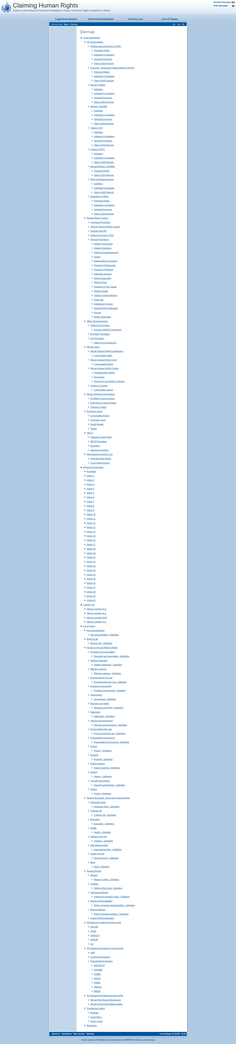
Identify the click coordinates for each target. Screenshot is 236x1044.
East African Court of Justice (103, 403)
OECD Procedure (98, 441)
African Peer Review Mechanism (105, 1000)
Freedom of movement (100, 686)
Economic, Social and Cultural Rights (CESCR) (112, 68)
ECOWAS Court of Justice (102, 398)
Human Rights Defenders (106, 308)
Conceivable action (103, 355)
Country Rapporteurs (100, 957)
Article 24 (91, 575)
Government (96, 695)
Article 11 (91, 519)
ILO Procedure (97, 338)
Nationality (95, 712)
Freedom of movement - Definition (110, 690)
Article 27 (91, 587)
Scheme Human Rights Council (105, 227)
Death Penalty (97, 424)
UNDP (93, 931)
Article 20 (91, 557)
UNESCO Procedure (100, 325)
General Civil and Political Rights (102, 647)
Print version (79, 1034)
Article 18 (91, 549)
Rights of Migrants (102, 317)
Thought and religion (100, 781)
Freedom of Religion (103, 269)
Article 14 (91, 532)
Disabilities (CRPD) (99, 196)
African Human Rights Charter (104, 368)
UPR (92, 953)
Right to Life (92, 639)
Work (92, 862)
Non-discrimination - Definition (104, 635)
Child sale (98, 300)
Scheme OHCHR (98, 231)
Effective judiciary (98, 669)
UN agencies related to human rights (104, 922)
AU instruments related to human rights (105, 995)
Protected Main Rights (104, 373)
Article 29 (91, 596)
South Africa (96, 1017)
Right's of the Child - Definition (108, 888)
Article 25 (91, 579)
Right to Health (101, 291)
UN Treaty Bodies (95, 42)
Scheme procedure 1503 (102, 235)
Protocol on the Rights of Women (109, 381)
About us (56, 1034)
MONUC (98, 987)
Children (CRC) (97, 149)
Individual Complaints (104, 55)
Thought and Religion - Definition (109, 785)
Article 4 (90, 489)
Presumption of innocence (102, 738)
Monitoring (92, 1025)
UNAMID (98, 970)
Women (94, 875)
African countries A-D (96, 609)
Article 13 (91, 527)
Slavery (93, 772)
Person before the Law (101, 729)
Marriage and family (99, 703)
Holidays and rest (98, 836)
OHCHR (94, 927)
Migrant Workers (98, 910)
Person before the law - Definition (109, 733)
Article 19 (91, 553)
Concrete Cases (98, 420)
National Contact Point (100, 437)
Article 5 (90, 493)
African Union (93, 347)
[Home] (6, 7)
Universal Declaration (101, 18)
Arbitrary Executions (103, 244)
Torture (97, 257)
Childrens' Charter (98, 386)
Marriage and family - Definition (108, 708)
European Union (94, 411)
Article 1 (90, 476)
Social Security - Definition (106, 858)
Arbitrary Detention (103, 248)
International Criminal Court (100, 454)
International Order (99, 845)
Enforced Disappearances (106, 252)
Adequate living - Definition (106, 806)
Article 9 (90, 510)
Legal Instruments (66, 18)
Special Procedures (99, 239)
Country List (135, 18)
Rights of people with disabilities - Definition (114, 905)
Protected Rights (102, 50)
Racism (97, 312)
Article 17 (91, 544)
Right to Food (100, 282)
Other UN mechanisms (97, 321)
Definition (98, 89)
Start (66, 24)
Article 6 (90, 497)
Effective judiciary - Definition (107, 673)
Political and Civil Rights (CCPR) (105, 46)
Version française (222, 2)
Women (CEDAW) (98, 106)
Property (94, 755)
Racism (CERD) (97, 85)
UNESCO (94, 935)
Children (94, 884)
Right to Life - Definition (101, 643)
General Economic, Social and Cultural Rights (108, 798)
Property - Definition (103, 759)
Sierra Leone (96, 1021)
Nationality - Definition (104, 716)
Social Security (97, 854)
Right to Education (102, 278)
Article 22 (91, 566)
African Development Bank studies (106, 1004)
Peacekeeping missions (101, 961)
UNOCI (97, 978)
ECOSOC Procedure (100, 334)
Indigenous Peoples (103, 304)
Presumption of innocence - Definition (111, 742)
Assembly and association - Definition (111, 656)
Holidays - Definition (103, 841)
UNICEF (94, 940)
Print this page (221, 6)
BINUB (97, 991)
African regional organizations (101, 394)
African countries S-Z (96, 622)
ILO (92, 944)
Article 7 (90, 501)
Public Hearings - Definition (107, 768)
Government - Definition (105, 699)
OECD (90, 433)
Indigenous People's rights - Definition (112, 897)
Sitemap (74, 24)
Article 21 (91, 562)
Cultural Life (96, 811)
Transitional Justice (96, 1008)
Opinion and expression (101, 721)
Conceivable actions (103, 390)
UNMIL (97, 982)
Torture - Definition (102, 793)
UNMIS (97, 974)
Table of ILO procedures (105, 343)
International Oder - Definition (108, 849)
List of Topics (170, 18)
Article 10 (91, 514)
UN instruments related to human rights (105, 948)
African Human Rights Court (103, 360)
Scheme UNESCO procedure (107, 330)
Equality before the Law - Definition (110, 682)
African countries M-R (97, 617)
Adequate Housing (103, 274)
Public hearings (97, 764)
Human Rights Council (97, 218)
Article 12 (91, 523)
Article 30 (91, 600)
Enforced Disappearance (102, 179)
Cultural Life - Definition (105, 815)
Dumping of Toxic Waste (105, 287)
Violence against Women (105, 295)
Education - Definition (104, 824)
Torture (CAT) (96, 128)
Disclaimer (67, 1034)
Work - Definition (102, 867)
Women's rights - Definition (106, 879)
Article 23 (91, 570)
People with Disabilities (101, 901)
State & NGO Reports (104, 63)
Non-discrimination (96, 630)
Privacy (93, 746)
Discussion (99, 377)
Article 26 (91, 583)
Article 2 (90, 480)
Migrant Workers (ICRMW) (102, 166)
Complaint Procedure (100, 222)
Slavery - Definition (103, 776)
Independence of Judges (105, 261)
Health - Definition (102, 832)
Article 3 (90, 484)
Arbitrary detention (99, 660)
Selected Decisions (103, 59)
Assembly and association (102, 652)
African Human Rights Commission (106, 351)
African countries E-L (96, 613)
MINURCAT (99, 965)
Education (95, 819)
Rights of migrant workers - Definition (111, 914)
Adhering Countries (99, 450)
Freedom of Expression (105, 265)
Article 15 (91, 536)
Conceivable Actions (103, 364)
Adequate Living (98, 802)
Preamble (91, 471)
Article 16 (91, 540)
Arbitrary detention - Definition (108, 665)
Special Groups (94, 871)
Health (93, 828)
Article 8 (90, 506)
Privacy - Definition (103, 751)
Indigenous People (99, 892)
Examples (95, 446)
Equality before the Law (101, 678)
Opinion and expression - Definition (110, 725)
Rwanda (94, 1013)
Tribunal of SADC (98, 407)
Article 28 (91, 592)
